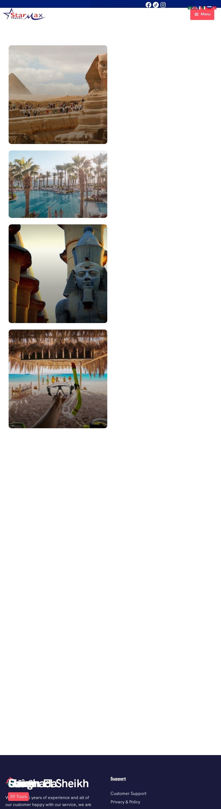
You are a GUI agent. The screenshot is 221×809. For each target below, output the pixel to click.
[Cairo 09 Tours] (110, 94)
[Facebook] (148, 5)
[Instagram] (163, 5)
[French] (200, 7)
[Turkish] (214, 7)
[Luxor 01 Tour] (110, 273)
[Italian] (204, 7)
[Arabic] (190, 7)
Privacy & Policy (125, 802)
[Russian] (209, 7)
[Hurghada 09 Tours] (110, 378)
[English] (195, 7)
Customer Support (128, 793)
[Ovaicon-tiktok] (156, 5)
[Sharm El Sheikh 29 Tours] (110, 184)
